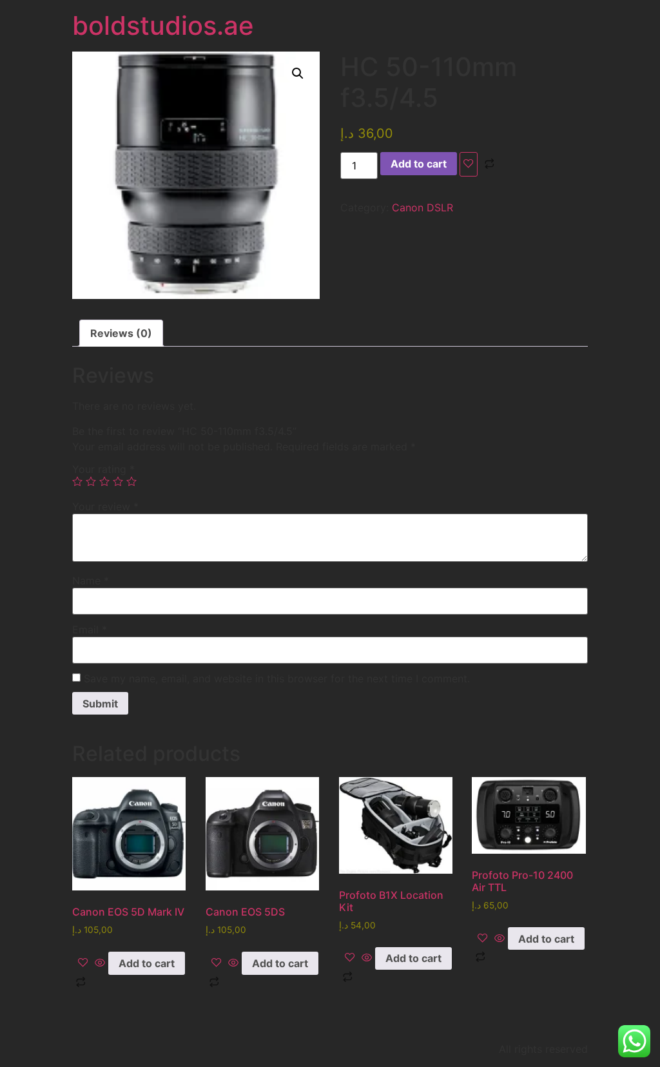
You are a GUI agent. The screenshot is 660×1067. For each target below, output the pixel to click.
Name (90, 580)
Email (89, 629)
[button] (297, 73)
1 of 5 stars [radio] (77, 481)
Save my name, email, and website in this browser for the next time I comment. (277, 678)
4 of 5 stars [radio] (118, 481)
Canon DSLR (422, 207)
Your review (105, 506)
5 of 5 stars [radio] (131, 481)
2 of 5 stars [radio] (91, 481)
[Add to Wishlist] (469, 164)
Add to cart (419, 163)
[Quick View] (100, 963)
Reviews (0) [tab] (121, 333)
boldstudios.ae (163, 25)
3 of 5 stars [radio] (104, 481)
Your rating (103, 469)
